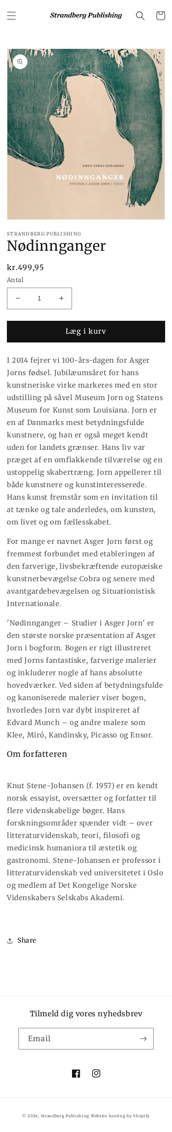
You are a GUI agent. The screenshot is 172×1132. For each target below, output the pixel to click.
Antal (15, 280)
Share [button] (26, 940)
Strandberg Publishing (65, 1116)
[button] (11, 16)
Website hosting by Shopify (120, 1116)
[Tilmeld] (143, 1038)
